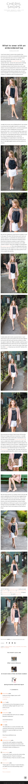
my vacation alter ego (16, 61)
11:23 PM (5, 721)
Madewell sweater (14, 589)
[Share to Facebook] (6, 643)
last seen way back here (19, 439)
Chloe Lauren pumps (16, 592)
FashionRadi (5, 712)
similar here (5, 590)
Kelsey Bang (5, 693)
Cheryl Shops (14, 5)
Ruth (3, 724)
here (7, 347)
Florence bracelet (7, 594)
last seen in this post (6, 246)
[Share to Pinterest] (12, 643)
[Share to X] (9, 643)
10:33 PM (5, 768)
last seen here (4, 449)
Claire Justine (5, 752)
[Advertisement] (14, 26)
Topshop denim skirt (22, 590)
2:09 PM (4, 737)
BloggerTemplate (21, 782)
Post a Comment (6, 771)
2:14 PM (4, 749)
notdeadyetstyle (6, 740)
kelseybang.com (6, 697)
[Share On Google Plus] (15, 643)
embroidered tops (10, 646)
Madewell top (12, 590)
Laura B (4, 702)
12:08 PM (5, 699)
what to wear (5, 647)
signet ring (18, 594)
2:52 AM (5, 759)
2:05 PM (4, 709)
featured (23, 646)
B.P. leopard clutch (6, 592)
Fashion (18, 646)
